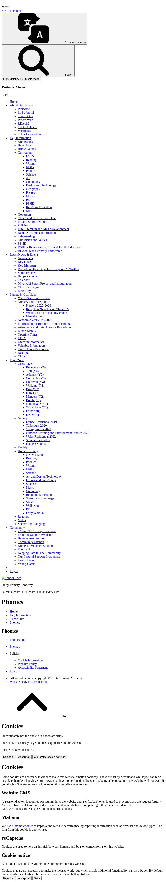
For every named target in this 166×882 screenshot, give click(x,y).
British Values (27, 149)
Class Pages (25, 363)
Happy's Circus (27, 276)
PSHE (30, 203)
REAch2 (23, 123)
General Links (35, 454)
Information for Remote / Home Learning (44, 323)
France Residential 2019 (41, 422)
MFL (29, 211)
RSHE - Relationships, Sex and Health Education (49, 247)
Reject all (8, 756)
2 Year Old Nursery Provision (37, 531)
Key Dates (24, 261)
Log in (14, 571)
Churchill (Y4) (35, 382)
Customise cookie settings (49, 756)
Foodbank (24, 549)
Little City (24, 291)
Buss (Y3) (32, 389)
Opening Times (27, 334)
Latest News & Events (24, 254)
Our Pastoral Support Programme (39, 556)
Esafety (22, 447)
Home (14, 101)
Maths (30, 167)
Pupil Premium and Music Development (43, 229)
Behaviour (24, 145)
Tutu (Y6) (32, 371)
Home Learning (28, 451)
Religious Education (39, 207)
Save (37, 878)
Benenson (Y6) (36, 367)
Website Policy (27, 664)
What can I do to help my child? (46, 312)
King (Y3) (32, 392)
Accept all (24, 756)
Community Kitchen (31, 542)
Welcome (24, 109)
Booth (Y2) (33, 400)
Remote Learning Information (37, 232)
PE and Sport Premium (32, 221)
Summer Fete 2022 (38, 440)
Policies (23, 225)
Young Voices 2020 (38, 429)
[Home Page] (11, 578)
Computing (33, 181)
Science (31, 174)
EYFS (30, 156)
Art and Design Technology (44, 476)
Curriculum (25, 152)
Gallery (22, 418)
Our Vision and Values (32, 240)
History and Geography (41, 480)
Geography (33, 189)
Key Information (20, 138)
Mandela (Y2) (35, 396)
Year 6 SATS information (34, 298)
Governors (24, 214)
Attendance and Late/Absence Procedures (44, 327)
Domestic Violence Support (35, 545)
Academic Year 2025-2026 (35, 320)
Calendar (23, 280)
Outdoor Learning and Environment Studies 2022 (57, 433)
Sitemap (15, 646)
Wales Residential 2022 (41, 436)
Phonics (31, 170)
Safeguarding (26, 236)
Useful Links (26, 560)
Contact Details (27, 127)
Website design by (29, 681)
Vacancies (24, 130)
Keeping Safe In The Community (39, 553)
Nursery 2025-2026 (38, 305)
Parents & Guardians (23, 294)
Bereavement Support (32, 538)
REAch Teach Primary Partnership (40, 251)
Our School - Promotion (33, 349)
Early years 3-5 (35, 513)
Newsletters (25, 258)
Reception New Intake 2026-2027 (47, 309)
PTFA (22, 338)
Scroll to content (12, 10)
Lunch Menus (27, 331)
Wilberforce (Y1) (37, 407)
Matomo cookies (22, 826)
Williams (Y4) (35, 385)
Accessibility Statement (33, 667)
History (30, 192)
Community (17, 527)
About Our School (21, 105)
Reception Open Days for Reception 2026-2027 (48, 269)
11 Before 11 (26, 112)
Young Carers (26, 564)
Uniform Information (31, 342)
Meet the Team (35, 316)
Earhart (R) (33, 411)
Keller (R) (32, 414)
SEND (22, 243)
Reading (31, 160)
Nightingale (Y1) (37, 403)
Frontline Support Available (35, 534)
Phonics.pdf (17, 639)
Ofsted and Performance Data (37, 218)
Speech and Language (40, 498)
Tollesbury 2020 (36, 425)
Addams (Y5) (35, 374)
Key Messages (27, 265)
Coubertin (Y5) (36, 378)
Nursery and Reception (32, 302)
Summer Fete (26, 272)
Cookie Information (30, 660)
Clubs (21, 356)
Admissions (25, 141)
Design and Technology (41, 185)
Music (30, 196)
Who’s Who (25, 120)
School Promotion (29, 134)
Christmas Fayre (28, 287)
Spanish (31, 483)
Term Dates (25, 116)
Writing (30, 163)
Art (28, 178)
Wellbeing (32, 505)
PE (28, 200)
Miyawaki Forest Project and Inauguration (45, 283)
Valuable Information (31, 345)
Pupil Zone (17, 360)
